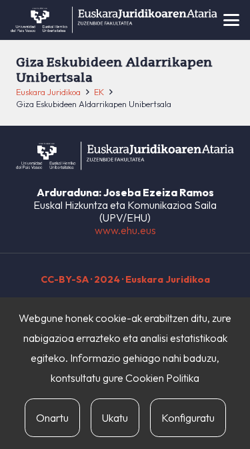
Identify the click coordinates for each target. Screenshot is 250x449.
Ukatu (115, 417)
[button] (231, 20)
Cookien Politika (162, 377)
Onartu (52, 417)
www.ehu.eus (125, 230)
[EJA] (114, 20)
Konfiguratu (188, 417)
